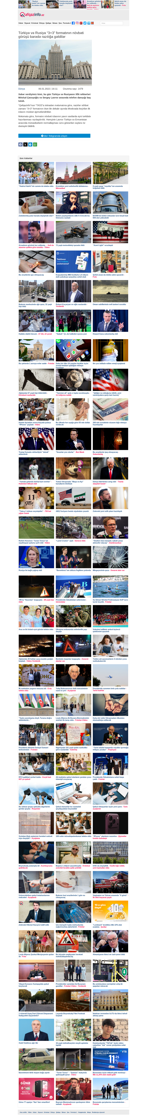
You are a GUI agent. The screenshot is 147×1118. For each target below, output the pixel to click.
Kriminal (34, 23)
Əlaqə (89, 1112)
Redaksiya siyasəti (98, 1112)
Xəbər (20, 23)
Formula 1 (67, 23)
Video (30, 1112)
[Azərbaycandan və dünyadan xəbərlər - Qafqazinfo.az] (32, 14)
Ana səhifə (23, 1112)
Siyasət (27, 23)
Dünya (41, 23)
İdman (54, 23)
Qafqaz (48, 23)
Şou (60, 23)
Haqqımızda (82, 1112)
